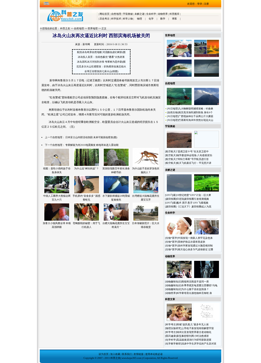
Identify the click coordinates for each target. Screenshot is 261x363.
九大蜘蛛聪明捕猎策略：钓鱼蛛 (195, 108)
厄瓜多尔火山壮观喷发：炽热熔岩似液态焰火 (101, 66)
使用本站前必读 (154, 354)
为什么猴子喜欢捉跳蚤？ (195, 289)
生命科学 (151, 13)
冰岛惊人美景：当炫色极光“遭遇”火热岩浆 (101, 56)
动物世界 (163, 13)
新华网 (86, 44)
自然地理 (116, 13)
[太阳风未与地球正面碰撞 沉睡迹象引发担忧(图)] (206, 147)
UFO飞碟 (171, 195)
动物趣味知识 (173, 281)
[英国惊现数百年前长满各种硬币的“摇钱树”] (116, 165)
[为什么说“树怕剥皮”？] (86, 165)
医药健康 (171, 335)
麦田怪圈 (171, 198)
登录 (199, 3)
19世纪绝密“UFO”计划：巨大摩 (193, 195)
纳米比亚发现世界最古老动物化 (194, 332)
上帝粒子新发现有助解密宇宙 (198, 328)
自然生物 (173, 112)
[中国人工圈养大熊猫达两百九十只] (57, 193)
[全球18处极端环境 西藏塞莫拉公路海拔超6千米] (206, 56)
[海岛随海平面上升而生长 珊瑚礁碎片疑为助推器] (179, 76)
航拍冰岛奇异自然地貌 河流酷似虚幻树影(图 (101, 52)
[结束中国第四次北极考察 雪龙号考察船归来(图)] (179, 56)
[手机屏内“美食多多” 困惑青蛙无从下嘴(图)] (86, 193)
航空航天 (171, 151)
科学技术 (116, 18)
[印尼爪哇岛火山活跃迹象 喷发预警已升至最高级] (206, 105)
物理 (139, 18)
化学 (151, 18)
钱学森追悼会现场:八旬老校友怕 (194, 155)
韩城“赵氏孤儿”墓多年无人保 (193, 324)
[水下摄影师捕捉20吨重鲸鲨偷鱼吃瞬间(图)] (116, 193)
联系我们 (127, 354)
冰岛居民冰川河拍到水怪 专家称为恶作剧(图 (101, 61)
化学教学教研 (173, 343)
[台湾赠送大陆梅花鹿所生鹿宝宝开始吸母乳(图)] (146, 193)
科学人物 (128, 18)
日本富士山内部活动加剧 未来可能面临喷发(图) (91, 137)
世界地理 (93, 28)
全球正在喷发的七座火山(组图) (101, 71)
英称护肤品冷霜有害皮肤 (191, 241)
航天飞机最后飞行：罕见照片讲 (194, 163)
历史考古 (104, 18)
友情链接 (138, 354)
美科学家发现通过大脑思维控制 (195, 245)
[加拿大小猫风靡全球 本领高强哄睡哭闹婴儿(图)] (57, 220)
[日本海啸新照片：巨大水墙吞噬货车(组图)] (146, 220)
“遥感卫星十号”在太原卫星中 (193, 151)
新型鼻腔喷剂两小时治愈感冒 (193, 335)
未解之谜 (139, 13)
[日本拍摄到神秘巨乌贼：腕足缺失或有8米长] (206, 278)
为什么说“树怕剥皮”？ (86, 168)
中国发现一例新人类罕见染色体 (195, 238)
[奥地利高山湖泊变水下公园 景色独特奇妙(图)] (179, 105)
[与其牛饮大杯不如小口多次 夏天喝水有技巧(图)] (179, 234)
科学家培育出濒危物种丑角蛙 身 (194, 293)
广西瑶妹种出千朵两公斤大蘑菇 (195, 116)
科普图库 (174, 13)
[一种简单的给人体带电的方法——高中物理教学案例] (206, 320)
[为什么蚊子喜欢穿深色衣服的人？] (146, 165)
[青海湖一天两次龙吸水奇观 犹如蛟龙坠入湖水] (206, 76)
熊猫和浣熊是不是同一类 (195, 281)
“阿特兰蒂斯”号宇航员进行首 (193, 159)
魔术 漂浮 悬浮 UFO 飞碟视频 (192, 202)
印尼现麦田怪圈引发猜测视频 (193, 198)
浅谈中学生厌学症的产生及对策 (199, 343)
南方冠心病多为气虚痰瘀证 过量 (195, 249)
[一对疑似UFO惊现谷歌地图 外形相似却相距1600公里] (179, 191)
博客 (174, 18)
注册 (206, 3)
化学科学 (171, 339)
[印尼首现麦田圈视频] (206, 191)
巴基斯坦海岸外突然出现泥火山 (195, 120)
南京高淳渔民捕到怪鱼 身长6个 (195, 112)
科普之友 (65, 28)
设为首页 (104, 354)
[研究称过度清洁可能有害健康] (179, 320)
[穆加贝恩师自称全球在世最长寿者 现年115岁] (206, 234)
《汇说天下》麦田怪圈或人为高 (194, 206)
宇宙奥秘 (128, 13)
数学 (162, 18)
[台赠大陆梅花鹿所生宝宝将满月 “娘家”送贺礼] (116, 220)
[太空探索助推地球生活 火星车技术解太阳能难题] (179, 147)
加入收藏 (115, 354)
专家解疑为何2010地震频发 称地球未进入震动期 (91, 145)
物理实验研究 (173, 328)
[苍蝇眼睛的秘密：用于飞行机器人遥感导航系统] (86, 220)
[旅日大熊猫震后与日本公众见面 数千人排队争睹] (179, 278)
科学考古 (171, 324)
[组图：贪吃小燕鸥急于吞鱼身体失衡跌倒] (57, 165)
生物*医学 (171, 238)
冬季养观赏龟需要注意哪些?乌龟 (199, 285)
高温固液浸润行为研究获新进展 (194, 339)
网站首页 (104, 13)
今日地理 (173, 108)
